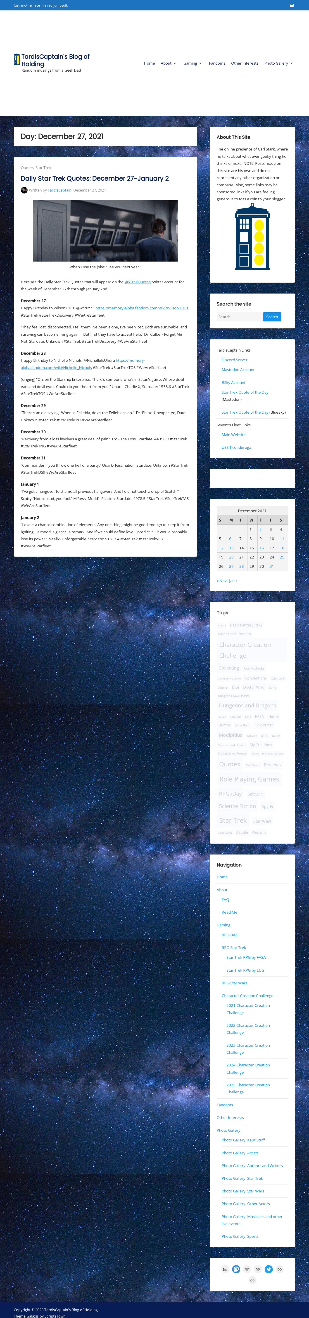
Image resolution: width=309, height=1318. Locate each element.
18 (282, 547)
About (166, 63)
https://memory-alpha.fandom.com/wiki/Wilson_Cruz (141, 308)
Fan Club (236, 717)
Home (149, 63)
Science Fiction (237, 806)
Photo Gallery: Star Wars (243, 1191)
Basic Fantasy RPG (246, 625)
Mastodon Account (238, 369)
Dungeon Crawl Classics (234, 696)
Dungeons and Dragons (247, 705)
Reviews (272, 765)
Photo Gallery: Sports (240, 1236)
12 (221, 547)
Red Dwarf (253, 765)
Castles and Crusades (234, 633)
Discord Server (234, 359)
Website (242, 832)
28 (241, 566)
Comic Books (254, 668)
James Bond (242, 725)
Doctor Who (253, 687)
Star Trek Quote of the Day (245, 392)
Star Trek (43, 167)
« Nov (221, 580)
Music (276, 736)
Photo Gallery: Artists (240, 1152)
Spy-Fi (267, 806)
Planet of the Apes (273, 753)
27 (231, 566)
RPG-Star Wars (234, 982)
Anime (222, 625)
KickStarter (263, 725)
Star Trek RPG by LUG (245, 970)
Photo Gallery (276, 63)
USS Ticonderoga (236, 447)
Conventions (255, 678)
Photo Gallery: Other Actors (246, 1203)
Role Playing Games (249, 779)
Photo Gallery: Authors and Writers (252, 1165)
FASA (259, 716)
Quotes (27, 167)
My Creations (261, 744)
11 (282, 538)
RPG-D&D (230, 934)
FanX (248, 716)
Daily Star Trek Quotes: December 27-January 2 (95, 178)
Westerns (259, 832)
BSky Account (233, 382)
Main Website (234, 434)
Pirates (255, 753)
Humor (224, 725)
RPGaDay (230, 793)
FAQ (225, 899)
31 (272, 566)
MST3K (265, 736)
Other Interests (244, 63)
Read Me (229, 912)
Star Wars (262, 821)
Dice (235, 687)
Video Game (225, 832)
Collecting (229, 668)
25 (282, 557)
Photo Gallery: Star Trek (242, 1178)
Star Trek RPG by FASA (246, 957)
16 (261, 547)
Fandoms (217, 63)
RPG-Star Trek (234, 947)
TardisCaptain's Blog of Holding (55, 60)
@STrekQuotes (137, 281)
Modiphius (230, 735)
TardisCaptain (59, 190)
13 (231, 547)
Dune (272, 687)
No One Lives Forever (232, 753)
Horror (274, 716)
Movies (252, 736)
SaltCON (256, 794)
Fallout (222, 716)
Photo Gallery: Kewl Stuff (243, 1140)
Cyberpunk (278, 678)
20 (231, 557)
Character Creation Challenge (245, 650)
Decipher (223, 687)
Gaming (190, 63)
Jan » (233, 580)
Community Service (229, 678)
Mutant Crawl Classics (232, 745)
